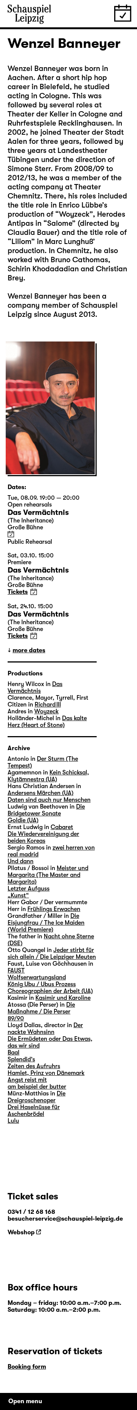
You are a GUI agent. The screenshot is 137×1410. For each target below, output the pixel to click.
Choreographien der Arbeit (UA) (50, 991)
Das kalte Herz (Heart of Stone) (47, 722)
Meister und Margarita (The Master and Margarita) (48, 875)
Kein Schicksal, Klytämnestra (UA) (48, 776)
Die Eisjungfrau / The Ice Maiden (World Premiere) (46, 923)
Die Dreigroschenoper (36, 1097)
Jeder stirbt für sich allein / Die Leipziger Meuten (52, 953)
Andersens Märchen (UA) (40, 793)
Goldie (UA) (23, 820)
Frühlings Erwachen (53, 909)
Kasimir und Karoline (63, 998)
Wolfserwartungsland (37, 977)
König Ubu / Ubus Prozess (42, 984)
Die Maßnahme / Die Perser (41, 1008)
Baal (13, 1052)
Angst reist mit (27, 1079)
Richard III (48, 704)
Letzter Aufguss (28, 888)
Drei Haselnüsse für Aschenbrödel (34, 1110)
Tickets (18, 592)
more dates (29, 650)
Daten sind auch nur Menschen (49, 799)
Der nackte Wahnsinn (45, 1028)
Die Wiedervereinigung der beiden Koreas (43, 837)
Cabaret (62, 827)
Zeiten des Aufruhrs (34, 1066)
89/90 (16, 1018)
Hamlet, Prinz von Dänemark (46, 1073)
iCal (11, 534)
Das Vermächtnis (35, 687)
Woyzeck (46, 711)
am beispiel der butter (37, 1086)
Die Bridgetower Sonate (46, 810)
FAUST (16, 970)
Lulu (13, 1120)
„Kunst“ (18, 895)
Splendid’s (21, 1059)
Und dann (20, 861)
